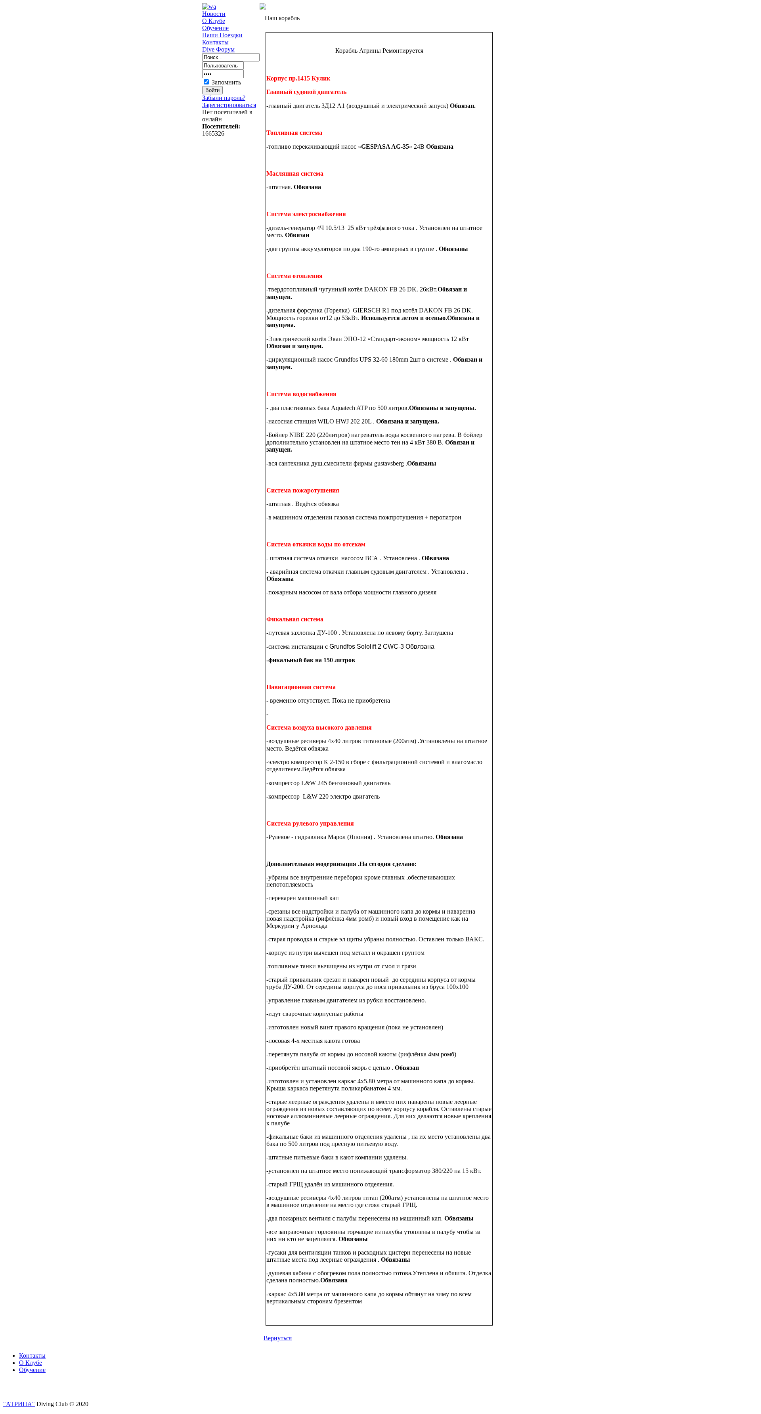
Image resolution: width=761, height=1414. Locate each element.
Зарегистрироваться (229, 105)
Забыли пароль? (223, 97)
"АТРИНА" (19, 1404)
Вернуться (278, 1338)
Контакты (215, 42)
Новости (214, 13)
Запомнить (226, 82)
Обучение (215, 28)
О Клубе (213, 20)
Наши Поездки (222, 35)
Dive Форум (218, 49)
